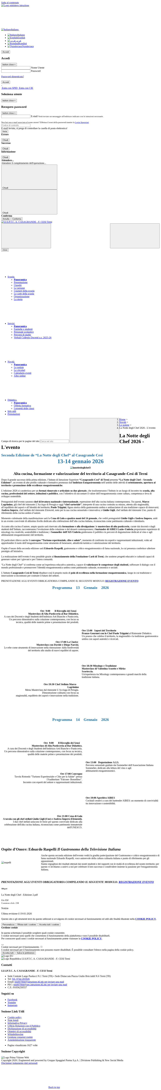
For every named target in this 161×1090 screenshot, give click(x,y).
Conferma (16, 219)
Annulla (6, 219)
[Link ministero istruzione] (15, 5)
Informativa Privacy (17, 1023)
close (5, 250)
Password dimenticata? (12, 76)
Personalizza (8, 924)
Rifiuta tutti (26, 924)
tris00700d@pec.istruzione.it (40, 984)
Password (36, 71)
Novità (122, 422)
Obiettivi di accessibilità (19, 1031)
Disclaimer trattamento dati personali (19, 1063)
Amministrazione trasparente (22, 1040)
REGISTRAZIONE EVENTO (121, 581)
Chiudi (5, 140)
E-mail (34, 116)
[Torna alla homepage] (80, 222)
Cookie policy (15, 1017)
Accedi (6, 52)
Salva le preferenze (25, 953)
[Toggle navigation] (26, 235)
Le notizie (124, 425)
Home (122, 419)
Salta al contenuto (10, 2)
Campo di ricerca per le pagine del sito (20, 441)
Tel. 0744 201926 (21, 979)
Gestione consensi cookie (20, 1037)
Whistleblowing (15, 1034)
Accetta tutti (49, 924)
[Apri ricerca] (135, 235)
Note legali (13, 1020)
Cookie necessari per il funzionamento (20, 947)
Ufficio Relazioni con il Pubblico (24, 1025)
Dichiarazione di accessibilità (22, 1028)
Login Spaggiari (82, 122)
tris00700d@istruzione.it (39, 981)
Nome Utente (37, 67)
